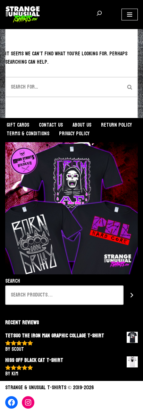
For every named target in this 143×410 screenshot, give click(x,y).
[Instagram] (28, 402)
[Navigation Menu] (129, 14)
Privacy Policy (74, 133)
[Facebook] (11, 402)
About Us (82, 125)
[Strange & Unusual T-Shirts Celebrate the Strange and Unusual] (22, 14)
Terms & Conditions (28, 133)
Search (12, 281)
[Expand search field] (99, 14)
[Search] (130, 87)
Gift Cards (18, 125)
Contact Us (51, 125)
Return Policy (116, 125)
